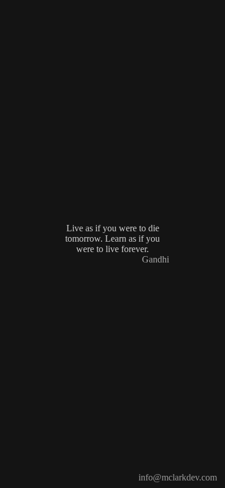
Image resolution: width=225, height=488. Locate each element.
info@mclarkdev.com (177, 477)
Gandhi (155, 259)
